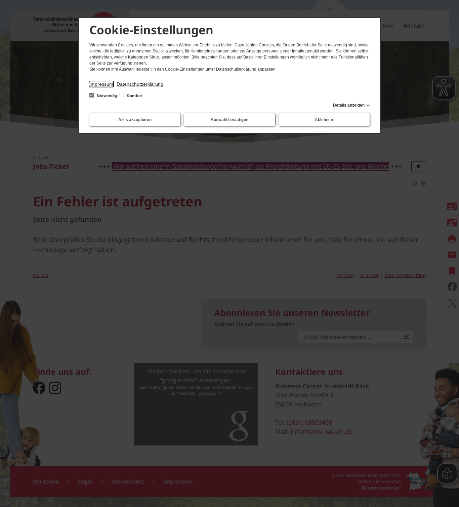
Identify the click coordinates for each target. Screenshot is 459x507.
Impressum (101, 84)
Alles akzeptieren (135, 119)
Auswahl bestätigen (229, 119)
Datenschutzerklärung (140, 84)
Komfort (134, 95)
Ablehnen (324, 119)
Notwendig (107, 95)
